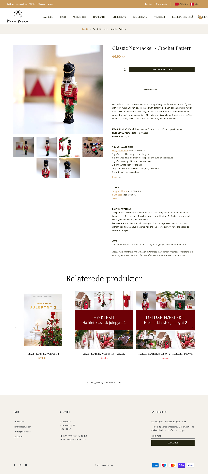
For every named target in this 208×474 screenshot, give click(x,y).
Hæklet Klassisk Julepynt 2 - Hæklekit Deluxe (166, 353)
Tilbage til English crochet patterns (105, 383)
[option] (42, 328)
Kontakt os (18, 436)
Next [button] (192, 328)
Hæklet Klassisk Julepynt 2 (43, 353)
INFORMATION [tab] (150, 89)
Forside (85, 29)
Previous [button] (15, 328)
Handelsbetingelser (22, 426)
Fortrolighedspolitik (22, 431)
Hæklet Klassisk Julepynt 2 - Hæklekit (104, 353)
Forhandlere (18, 421)
